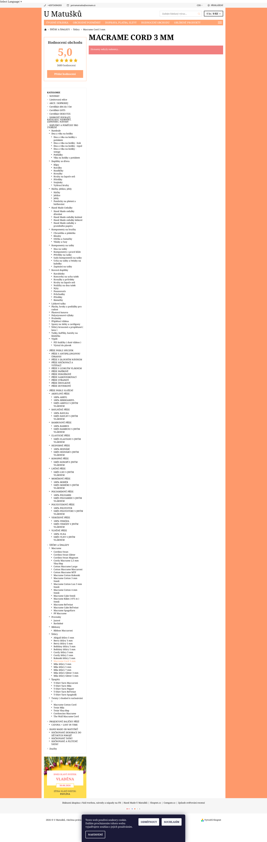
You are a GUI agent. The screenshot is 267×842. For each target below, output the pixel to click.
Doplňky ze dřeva (60, 161)
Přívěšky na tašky (63, 254)
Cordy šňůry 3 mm (63, 652)
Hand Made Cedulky (61, 207)
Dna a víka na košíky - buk (67, 142)
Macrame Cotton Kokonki (67, 575)
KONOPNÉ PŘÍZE (60, 458)
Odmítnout (149, 822)
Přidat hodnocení (65, 74)
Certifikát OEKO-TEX (59, 113)
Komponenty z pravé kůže (67, 251)
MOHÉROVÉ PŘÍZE (60, 478)
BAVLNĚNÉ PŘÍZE (60, 409)
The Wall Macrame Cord (66, 716)
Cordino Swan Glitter (64, 554)
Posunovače (60, 291)
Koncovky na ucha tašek (66, 276)
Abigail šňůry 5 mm (64, 637)
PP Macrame (60, 613)
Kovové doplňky (59, 270)
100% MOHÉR (61, 482)
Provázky (56, 616)
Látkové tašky (58, 303)
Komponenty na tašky (62, 245)
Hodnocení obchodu (155, 22)
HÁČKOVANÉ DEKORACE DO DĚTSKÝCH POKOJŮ (66, 734)
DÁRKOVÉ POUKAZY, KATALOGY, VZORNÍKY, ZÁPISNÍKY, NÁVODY (59, 119)
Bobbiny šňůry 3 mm (64, 646)
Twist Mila (59, 707)
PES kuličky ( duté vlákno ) (67, 342)
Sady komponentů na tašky (68, 257)
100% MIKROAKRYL (64, 400)
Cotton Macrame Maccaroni (68, 569)
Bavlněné (58, 623)
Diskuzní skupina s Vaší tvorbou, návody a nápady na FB (91, 803)
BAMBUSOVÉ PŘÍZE (61, 422)
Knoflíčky (58, 170)
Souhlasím (171, 822)
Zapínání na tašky (63, 266)
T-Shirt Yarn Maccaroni (66, 682)
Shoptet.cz (155, 803)
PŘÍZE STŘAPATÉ (60, 380)
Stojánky (58, 182)
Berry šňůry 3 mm (63, 640)
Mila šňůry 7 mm (62, 669)
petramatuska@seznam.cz (83, 5)
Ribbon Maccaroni (63, 630)
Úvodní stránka (57, 22)
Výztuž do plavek (62, 345)
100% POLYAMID (62, 495)
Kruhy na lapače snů (64, 176)
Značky (53, 748)
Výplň (54, 338)
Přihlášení (217, 5)
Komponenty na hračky (63, 229)
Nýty (56, 288)
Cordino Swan (61, 551)
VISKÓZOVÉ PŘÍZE (60, 517)
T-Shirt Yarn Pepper (64, 688)
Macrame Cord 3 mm (65, 661)
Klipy (56, 164)
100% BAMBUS (61, 426)
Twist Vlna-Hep (61, 710)
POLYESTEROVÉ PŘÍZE (63, 504)
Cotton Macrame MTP (65, 572)
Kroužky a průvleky (64, 279)
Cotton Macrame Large (65, 566)
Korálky (58, 167)
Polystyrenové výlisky (62, 315)
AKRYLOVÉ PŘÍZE (60, 393)
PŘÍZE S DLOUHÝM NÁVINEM (66, 359)
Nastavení (95, 834)
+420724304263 (55, 5)
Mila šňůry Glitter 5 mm (66, 675)
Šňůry (54, 634)
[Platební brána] (133, 808)
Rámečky (58, 300)
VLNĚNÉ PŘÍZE (59, 530)
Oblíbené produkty (187, 22)
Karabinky (59, 273)
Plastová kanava (59, 312)
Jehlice (57, 195)
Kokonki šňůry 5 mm (64, 658)
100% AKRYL (60, 397)
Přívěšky (58, 179)
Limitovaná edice (58, 99)
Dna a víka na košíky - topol (68, 145)
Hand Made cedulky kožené (68, 217)
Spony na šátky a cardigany (65, 324)
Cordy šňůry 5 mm (63, 655)
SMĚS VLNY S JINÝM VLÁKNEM (64, 538)
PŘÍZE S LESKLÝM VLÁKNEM (66, 368)
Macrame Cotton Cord (65, 704)
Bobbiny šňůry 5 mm (64, 649)
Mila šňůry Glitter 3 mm (66, 672)
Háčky (57, 192)
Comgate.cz (169, 803)
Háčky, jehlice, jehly (61, 188)
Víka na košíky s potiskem (67, 157)
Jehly (56, 198)
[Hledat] (199, 14)
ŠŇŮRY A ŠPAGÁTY (59, 544)
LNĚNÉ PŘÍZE (58, 468)
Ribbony (55, 626)
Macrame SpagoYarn (64, 610)
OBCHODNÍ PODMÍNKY (87, 22)
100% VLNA (60, 534)
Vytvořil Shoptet (212, 819)
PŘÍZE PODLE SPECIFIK (61, 350)
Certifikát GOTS (57, 110)
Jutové (57, 620)
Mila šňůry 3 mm (62, 664)
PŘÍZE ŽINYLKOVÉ (60, 382)
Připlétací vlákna (60, 321)
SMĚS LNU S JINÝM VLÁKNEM (64, 473)
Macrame (56, 548)
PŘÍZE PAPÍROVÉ (59, 371)
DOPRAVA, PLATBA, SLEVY (121, 22)
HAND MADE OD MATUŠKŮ (63, 729)
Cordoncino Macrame (65, 713)
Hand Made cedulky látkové (68, 220)
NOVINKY (54, 96)
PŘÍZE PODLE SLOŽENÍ (61, 390)
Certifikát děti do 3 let (60, 106)
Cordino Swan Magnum (66, 557)
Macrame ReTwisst (63, 604)
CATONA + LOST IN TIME (64, 724)
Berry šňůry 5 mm (63, 643)
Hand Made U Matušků (135, 803)
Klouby (57, 235)
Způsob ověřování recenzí (191, 803)
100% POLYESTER (63, 508)
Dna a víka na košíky (62, 133)
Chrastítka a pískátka (64, 233)
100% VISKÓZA (61, 521)
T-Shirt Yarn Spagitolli (65, 694)
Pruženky (56, 318)
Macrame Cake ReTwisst (66, 607)
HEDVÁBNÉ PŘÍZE (60, 445)
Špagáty (55, 679)
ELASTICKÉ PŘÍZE (60, 435)
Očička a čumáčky (63, 238)
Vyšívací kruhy (61, 185)
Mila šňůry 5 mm (62, 666)
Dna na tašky (60, 248)
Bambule (56, 130)
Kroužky (58, 173)
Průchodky (59, 294)
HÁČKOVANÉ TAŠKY (62, 738)
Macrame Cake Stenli (64, 595)
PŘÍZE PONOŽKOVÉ (61, 374)
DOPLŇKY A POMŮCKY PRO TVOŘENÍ (62, 126)
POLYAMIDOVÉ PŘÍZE (62, 491)
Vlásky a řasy (60, 241)
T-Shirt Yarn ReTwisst (65, 691)
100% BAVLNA (61, 413)
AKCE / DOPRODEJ (58, 103)
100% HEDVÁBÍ (62, 449)
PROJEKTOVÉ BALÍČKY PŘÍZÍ (64, 721)
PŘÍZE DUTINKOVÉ (61, 385)
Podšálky (58, 154)
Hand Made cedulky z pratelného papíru (65, 224)
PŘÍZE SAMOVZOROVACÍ (63, 377)
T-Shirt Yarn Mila (62, 685)
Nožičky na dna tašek (65, 285)
